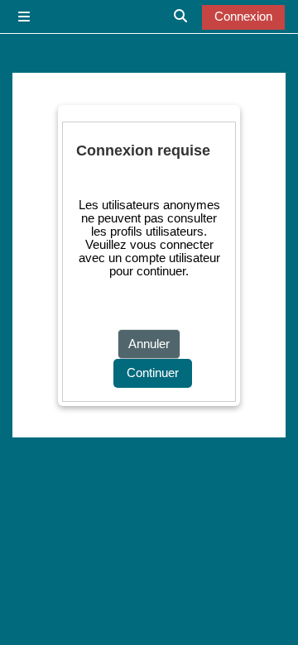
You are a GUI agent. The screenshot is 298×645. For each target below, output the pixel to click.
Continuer (153, 373)
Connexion (243, 16)
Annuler (149, 344)
